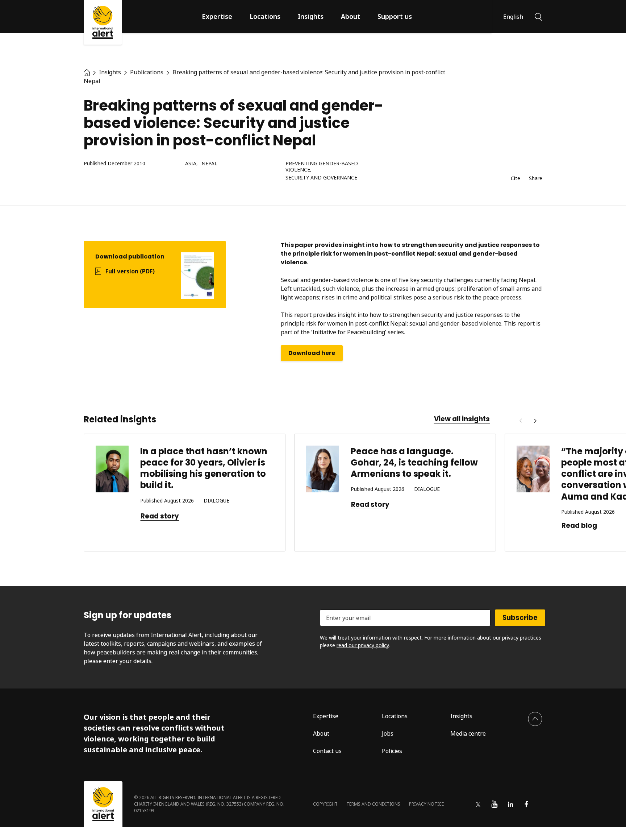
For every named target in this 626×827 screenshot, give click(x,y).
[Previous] (520, 421)
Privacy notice (426, 804)
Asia (190, 164)
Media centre (468, 733)
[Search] (538, 16)
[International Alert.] (87, 72)
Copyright (325, 804)
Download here (311, 353)
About (350, 16)
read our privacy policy (363, 645)
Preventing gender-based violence (321, 167)
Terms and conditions (373, 804)
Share (535, 178)
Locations (265, 16)
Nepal (209, 164)
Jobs (387, 733)
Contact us (327, 751)
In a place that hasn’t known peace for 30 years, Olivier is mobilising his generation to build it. (203, 468)
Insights (311, 16)
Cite (515, 178)
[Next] (535, 421)
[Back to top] (535, 719)
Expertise (217, 16)
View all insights (462, 419)
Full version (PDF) (130, 271)
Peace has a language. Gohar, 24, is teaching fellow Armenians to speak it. (414, 462)
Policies (392, 751)
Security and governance (321, 178)
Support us (394, 16)
